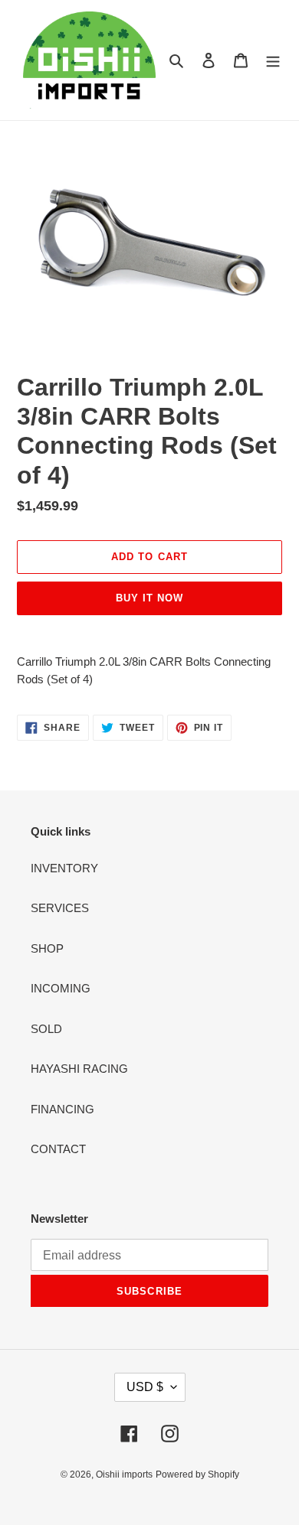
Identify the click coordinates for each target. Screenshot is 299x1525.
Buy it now (149, 598)
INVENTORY (64, 868)
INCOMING (60, 988)
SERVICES (60, 907)
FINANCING (62, 1109)
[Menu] (273, 60)
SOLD (46, 1028)
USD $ (145, 1386)
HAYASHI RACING (79, 1068)
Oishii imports (124, 1474)
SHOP (47, 948)
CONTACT (58, 1148)
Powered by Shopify (197, 1474)
